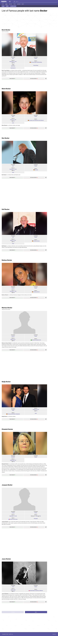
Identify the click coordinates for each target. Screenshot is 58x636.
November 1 (12, 291)
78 (13, 461)
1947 (15, 460)
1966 (15, 291)
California (41, 590)
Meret (13, 116)
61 (13, 170)
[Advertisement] (29, 20)
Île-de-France (15, 519)
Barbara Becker (7, 260)
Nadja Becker (6, 382)
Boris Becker (6, 30)
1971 (15, 339)
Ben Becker (5, 138)
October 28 (12, 460)
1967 (16, 61)
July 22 (12, 589)
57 (13, 120)
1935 (15, 240)
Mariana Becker (7, 308)
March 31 (12, 240)
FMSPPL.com (11, 634)
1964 (16, 169)
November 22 (12, 61)
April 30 (12, 339)
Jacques (13, 512)
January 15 (12, 119)
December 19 (12, 169)
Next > (36, 612)
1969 (15, 119)
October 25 (35, 409)
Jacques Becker (7, 485)
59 (13, 292)
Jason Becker (6, 559)
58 (13, 62)
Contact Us (54, 634)
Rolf (13, 237)
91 (13, 241)
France (11, 519)
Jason (13, 586)
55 (13, 340)
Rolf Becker (5, 209)
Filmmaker (36, 518)
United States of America (34, 590)
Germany (32, 62)
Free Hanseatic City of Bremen (38, 120)
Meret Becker (6, 89)
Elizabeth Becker (7, 429)
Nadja (13, 410)
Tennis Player (35, 65)
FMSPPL (4, 1)
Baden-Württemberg (38, 62)
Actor (13, 122)
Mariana (13, 336)
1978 (38, 409)
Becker (36, 58)
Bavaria (38, 291)
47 (36, 410)
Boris (13, 58)
